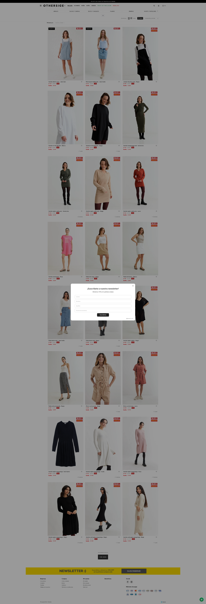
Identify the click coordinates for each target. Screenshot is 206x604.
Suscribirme (103, 315)
